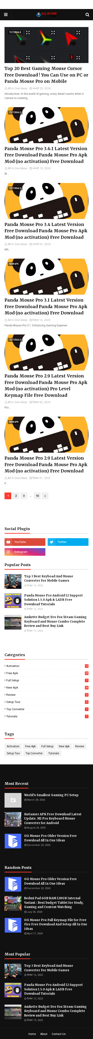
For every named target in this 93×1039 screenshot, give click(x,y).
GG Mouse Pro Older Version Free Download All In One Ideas (50, 838)
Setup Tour (46, 702)
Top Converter (46, 709)
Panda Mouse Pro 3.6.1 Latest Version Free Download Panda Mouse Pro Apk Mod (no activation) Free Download (46, 155)
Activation (47, 666)
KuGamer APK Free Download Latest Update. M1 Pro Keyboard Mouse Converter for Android (52, 818)
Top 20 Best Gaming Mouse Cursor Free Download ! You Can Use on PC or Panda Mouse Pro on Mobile (46, 75)
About (43, 1034)
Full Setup (46, 680)
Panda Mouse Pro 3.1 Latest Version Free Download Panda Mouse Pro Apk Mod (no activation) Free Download (46, 306)
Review (46, 694)
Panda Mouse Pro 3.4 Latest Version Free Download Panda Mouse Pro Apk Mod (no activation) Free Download (46, 231)
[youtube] (25, 542)
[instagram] (25, 552)
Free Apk (47, 673)
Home (32, 1034)
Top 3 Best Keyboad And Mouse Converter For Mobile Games (48, 578)
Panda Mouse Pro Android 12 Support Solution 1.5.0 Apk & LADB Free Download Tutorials (53, 600)
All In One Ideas (17, 88)
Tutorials (46, 716)
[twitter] (68, 542)
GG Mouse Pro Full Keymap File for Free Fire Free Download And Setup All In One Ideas (55, 924)
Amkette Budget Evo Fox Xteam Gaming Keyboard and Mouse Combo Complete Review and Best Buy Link (55, 621)
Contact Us (59, 1034)
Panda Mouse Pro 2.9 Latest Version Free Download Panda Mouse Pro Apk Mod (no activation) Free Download (46, 464)
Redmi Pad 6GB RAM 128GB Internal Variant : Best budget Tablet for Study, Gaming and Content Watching (54, 902)
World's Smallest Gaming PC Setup (51, 795)
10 (37, 495)
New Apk (47, 687)
